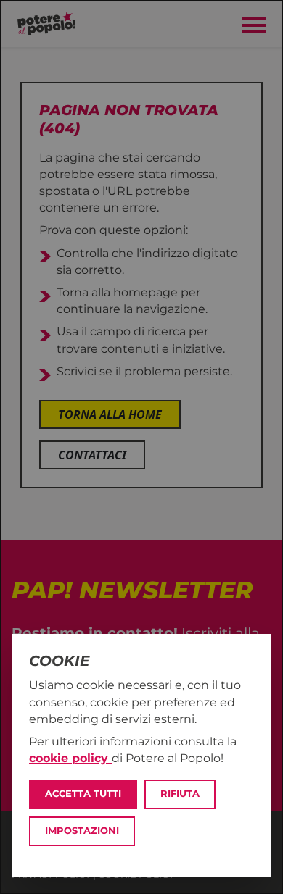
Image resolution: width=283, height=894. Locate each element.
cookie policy (70, 758)
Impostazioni (82, 830)
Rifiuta (180, 793)
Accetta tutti (83, 793)
